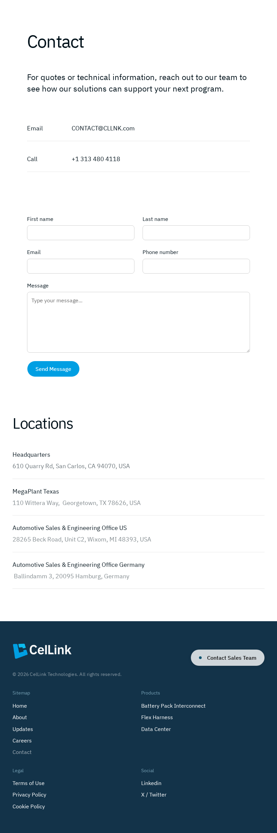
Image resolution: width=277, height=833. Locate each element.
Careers (22, 740)
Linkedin (151, 783)
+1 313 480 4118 (96, 159)
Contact (22, 752)
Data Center (156, 729)
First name (40, 219)
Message (38, 285)
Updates (22, 729)
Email (34, 252)
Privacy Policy (29, 794)
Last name (155, 219)
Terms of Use (28, 783)
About (19, 717)
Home (19, 705)
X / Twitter (154, 794)
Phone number (160, 252)
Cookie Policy (28, 806)
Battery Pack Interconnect (173, 705)
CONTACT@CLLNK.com (103, 128)
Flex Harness (157, 717)
